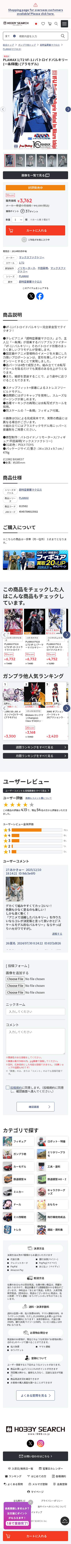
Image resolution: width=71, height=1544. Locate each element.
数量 (8, 219)
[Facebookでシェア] (40, 296)
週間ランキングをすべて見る (34, 747)
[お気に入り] (43, 23)
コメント (12, 1024)
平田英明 (43, 268)
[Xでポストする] (31, 296)
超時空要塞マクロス (30, 281)
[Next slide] (68, 109)
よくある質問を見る (34, 1395)
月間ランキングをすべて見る (34, 756)
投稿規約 (16, 1087)
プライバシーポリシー (52, 1500)
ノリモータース (26, 268)
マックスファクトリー (31, 257)
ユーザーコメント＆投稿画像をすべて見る (26, 790)
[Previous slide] (3, 109)
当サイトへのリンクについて (52, 1506)
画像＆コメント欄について (38, 797)
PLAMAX (24, 276)
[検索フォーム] (56, 23)
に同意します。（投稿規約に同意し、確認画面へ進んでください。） (37, 1089)
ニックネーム (15, 1004)
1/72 (21, 262)
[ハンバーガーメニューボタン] (64, 23)
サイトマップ (35, 1512)
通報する (57, 933)
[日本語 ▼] (36, 23)
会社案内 (17, 1500)
